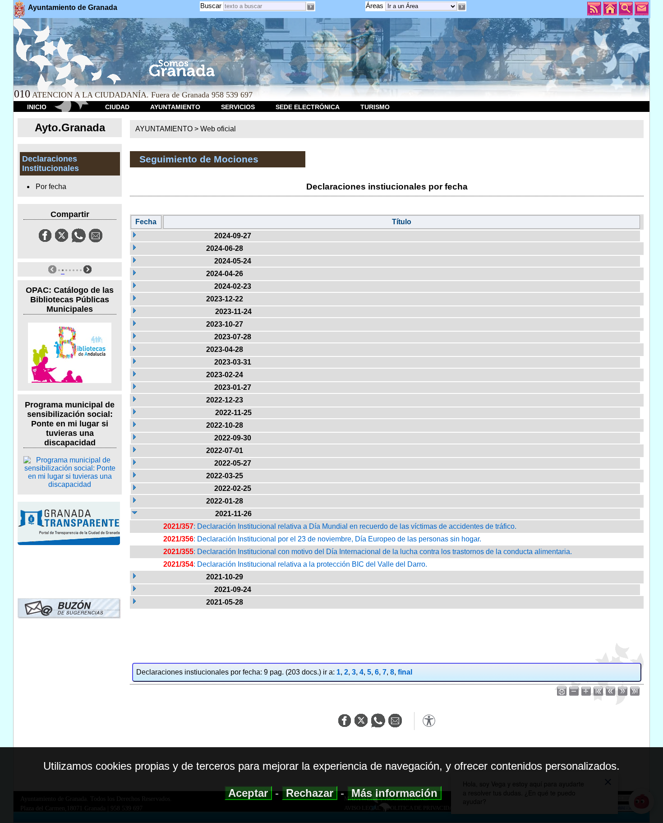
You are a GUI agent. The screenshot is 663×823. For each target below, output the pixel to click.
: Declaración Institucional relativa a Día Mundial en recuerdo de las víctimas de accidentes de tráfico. (339, 526)
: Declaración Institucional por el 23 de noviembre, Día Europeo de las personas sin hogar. (322, 539)
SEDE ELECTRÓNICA (308, 107)
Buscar (210, 5)
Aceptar (248, 793)
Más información (394, 793)
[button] (461, 7)
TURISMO (375, 107)
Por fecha (51, 186)
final (405, 672)
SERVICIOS (238, 107)
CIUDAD (117, 107)
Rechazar (309, 793)
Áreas (375, 5)
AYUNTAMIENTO (175, 107)
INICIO (36, 107)
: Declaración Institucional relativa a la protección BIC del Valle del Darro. (295, 564)
